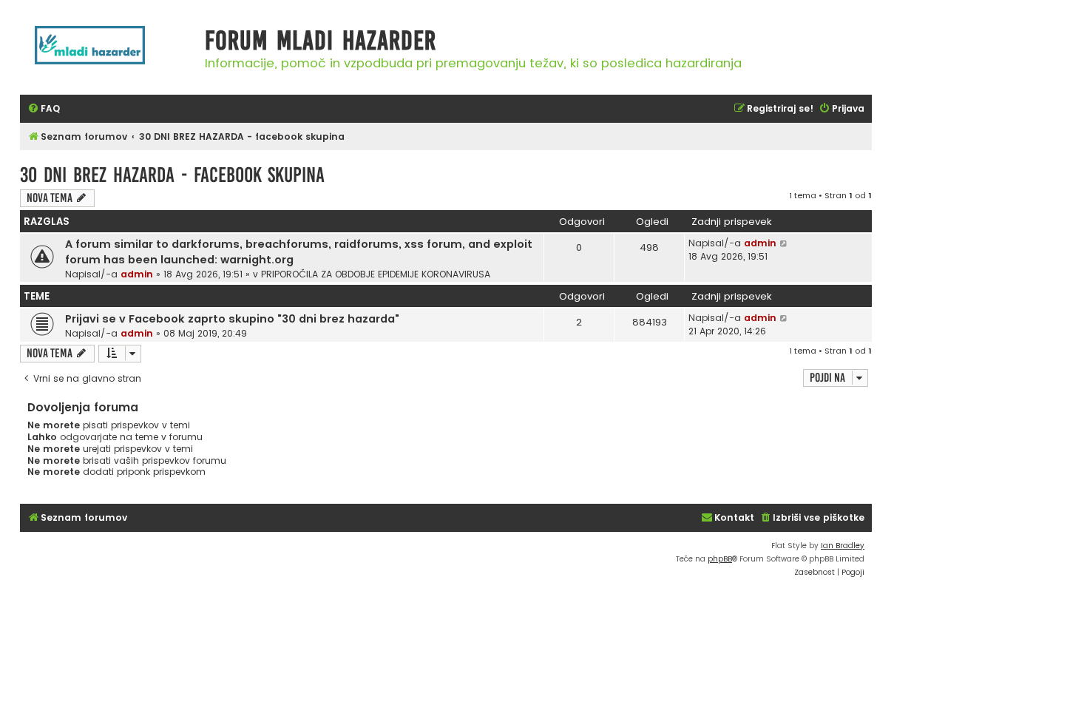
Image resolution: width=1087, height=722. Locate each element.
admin (137, 274)
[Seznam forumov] (109, 53)
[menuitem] (43, 109)
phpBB (720, 558)
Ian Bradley (842, 545)
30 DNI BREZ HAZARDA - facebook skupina (172, 174)
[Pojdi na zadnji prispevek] (784, 243)
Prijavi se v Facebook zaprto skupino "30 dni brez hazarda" (232, 318)
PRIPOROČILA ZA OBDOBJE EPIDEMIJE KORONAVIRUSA (375, 274)
